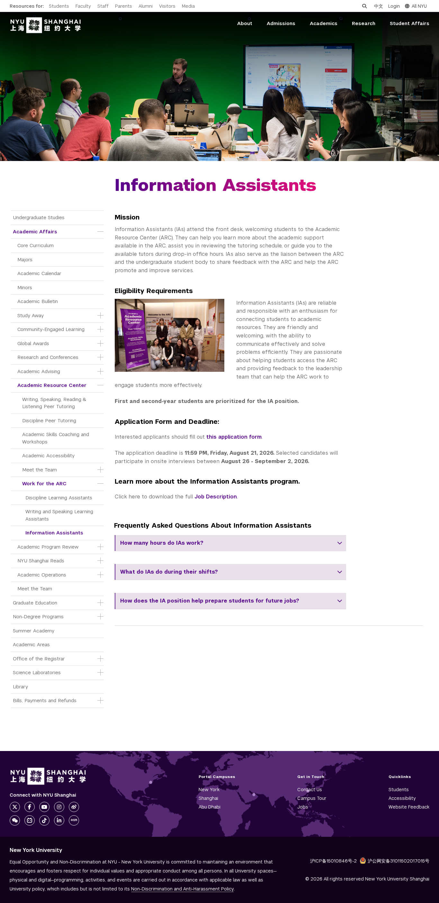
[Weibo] (74, 807)
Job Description (215, 496)
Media (188, 6)
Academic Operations (41, 575)
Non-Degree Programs (38, 616)
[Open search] (364, 6)
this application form (234, 437)
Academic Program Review (47, 547)
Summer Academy (33, 631)
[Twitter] (15, 807)
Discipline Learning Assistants (58, 498)
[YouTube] (44, 807)
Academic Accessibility (48, 455)
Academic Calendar (39, 273)
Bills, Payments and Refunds (44, 700)
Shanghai (208, 798)
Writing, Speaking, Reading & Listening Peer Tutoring (54, 403)
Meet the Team (39, 470)
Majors (24, 259)
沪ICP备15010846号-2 (333, 861)
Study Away (30, 315)
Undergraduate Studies (39, 217)
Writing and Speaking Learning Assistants (60, 515)
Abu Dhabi (209, 807)
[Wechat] (15, 820)
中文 (378, 6)
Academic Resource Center (51, 385)
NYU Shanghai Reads (40, 561)
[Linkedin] (59, 820)
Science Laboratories (37, 672)
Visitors (167, 6)
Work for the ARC (44, 483)
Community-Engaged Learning (51, 329)
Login (394, 6)
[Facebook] (29, 807)
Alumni (146, 6)
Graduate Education (35, 603)
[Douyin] (44, 820)
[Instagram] (59, 807)
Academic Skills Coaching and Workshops (56, 438)
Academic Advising (38, 371)
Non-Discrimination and (182, 889)
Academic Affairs (35, 231)
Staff (103, 6)
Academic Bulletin (37, 301)
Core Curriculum (35, 245)
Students (59, 6)
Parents (123, 6)
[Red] (74, 820)
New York (209, 789)
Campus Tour (312, 798)
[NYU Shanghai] (48, 776)
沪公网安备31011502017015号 (398, 861)
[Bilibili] (29, 820)
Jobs (302, 807)
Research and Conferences (47, 357)
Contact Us (309, 789)
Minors (24, 287)
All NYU (419, 6)
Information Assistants (54, 533)
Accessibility (402, 798)
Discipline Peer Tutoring (49, 420)
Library (20, 687)
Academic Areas (31, 644)
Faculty (83, 6)
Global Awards (33, 343)
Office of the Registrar (39, 659)
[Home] (46, 25)
